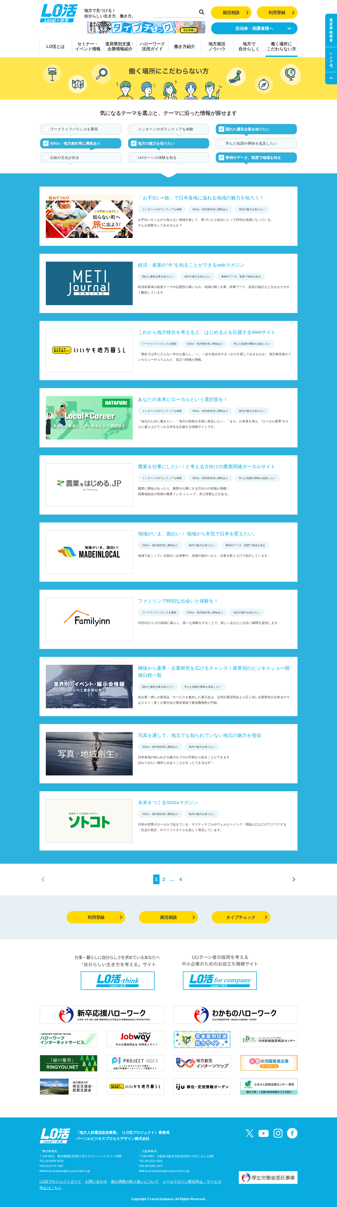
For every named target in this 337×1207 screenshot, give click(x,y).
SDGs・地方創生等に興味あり (75, 143)
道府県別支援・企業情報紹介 (120, 46)
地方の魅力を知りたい (156, 143)
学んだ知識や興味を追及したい (251, 143)
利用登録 (277, 12)
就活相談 (231, 12)
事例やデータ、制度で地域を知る (253, 157)
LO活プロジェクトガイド (60, 1181)
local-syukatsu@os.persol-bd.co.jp (67, 1170)
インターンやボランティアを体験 (165, 129)
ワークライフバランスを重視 (74, 129)
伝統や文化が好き (65, 157)
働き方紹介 (184, 46)
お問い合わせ (96, 1181)
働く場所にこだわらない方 (281, 46)
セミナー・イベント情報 (88, 46)
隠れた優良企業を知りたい (248, 129)
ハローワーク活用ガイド (152, 46)
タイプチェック (241, 917)
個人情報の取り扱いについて (135, 1181)
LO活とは (55, 46)
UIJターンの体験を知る (157, 157)
